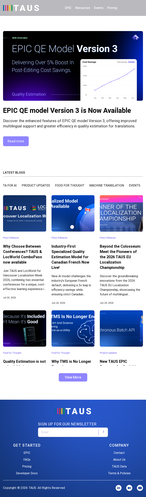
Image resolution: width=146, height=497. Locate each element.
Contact (119, 453)
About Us (119, 459)
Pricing (112, 8)
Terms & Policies (119, 473)
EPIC (27, 453)
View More (73, 377)
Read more (16, 141)
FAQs (26, 459)
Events (98, 8)
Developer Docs (27, 473)
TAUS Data (119, 466)
